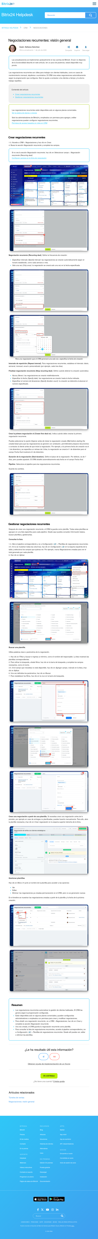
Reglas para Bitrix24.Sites (67, 1222)
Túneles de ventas (16, 1097)
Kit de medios (24, 1139)
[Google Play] (57, 1199)
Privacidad (34, 1222)
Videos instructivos (26, 1167)
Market (62, 1130)
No (54, 1056)
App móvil (63, 1134)
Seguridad (48, 1222)
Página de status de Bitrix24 (29, 1181)
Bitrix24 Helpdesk (10, 28)
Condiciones (25, 1222)
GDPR (41, 1222)
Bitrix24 (22, 1130)
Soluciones (43, 1139)
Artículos (43, 1134)
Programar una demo (27, 1177)
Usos (41, 1153)
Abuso (55, 1222)
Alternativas (44, 1148)
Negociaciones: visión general (21, 1101)
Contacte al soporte (26, 1172)
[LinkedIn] (57, 1209)
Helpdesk (23, 1158)
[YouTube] (47, 1209)
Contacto (23, 1144)
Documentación (45, 1181)
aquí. (72, 1226)
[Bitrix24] (8, 4)
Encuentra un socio (66, 1153)
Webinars (23, 1163)
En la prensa (24, 1148)
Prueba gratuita (45, 1167)
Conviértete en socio (66, 1158)
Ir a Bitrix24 (49, 1076)
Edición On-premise (46, 1163)
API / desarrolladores (67, 1144)
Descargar (43, 1172)
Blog (41, 1130)
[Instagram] (52, 1209)
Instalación (43, 1177)
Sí (43, 1056)
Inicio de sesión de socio (68, 1163)
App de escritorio (65, 1139)
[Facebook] (38, 1209)
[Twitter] (42, 1209)
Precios (22, 1134)
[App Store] (40, 1199)
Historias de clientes (46, 1144)
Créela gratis (59, 1081)
